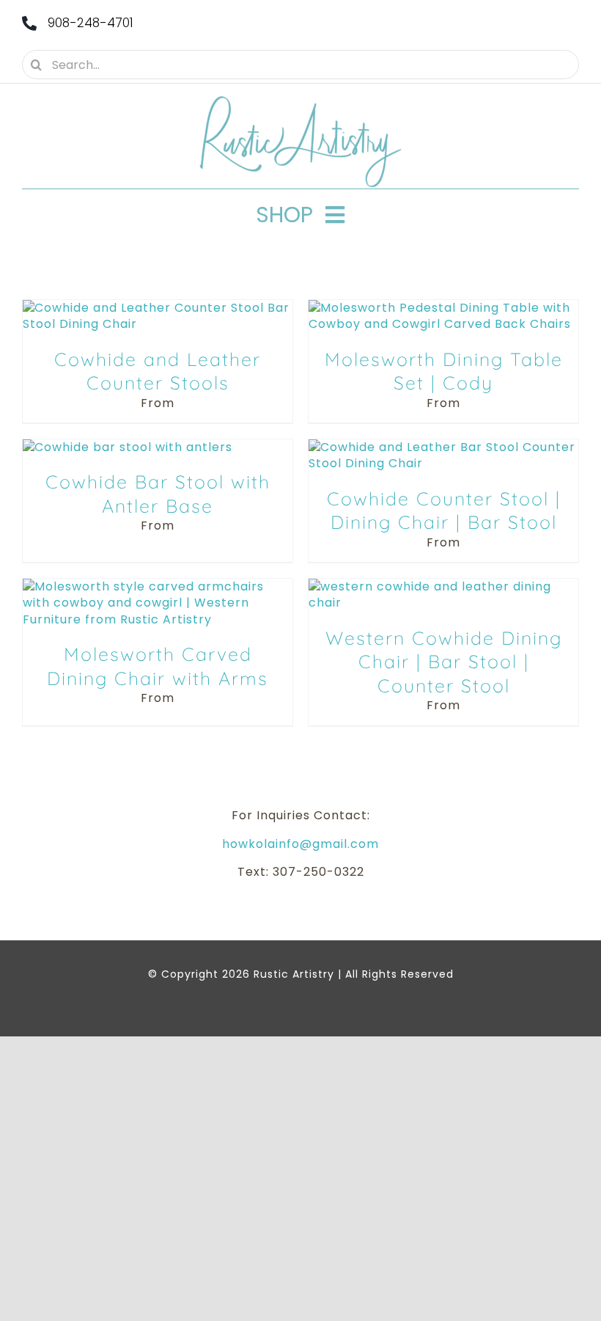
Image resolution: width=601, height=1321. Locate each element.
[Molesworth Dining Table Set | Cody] (443, 307)
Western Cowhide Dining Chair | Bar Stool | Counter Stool (443, 661)
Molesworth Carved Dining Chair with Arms (157, 666)
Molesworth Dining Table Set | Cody (444, 371)
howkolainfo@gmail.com (300, 843)
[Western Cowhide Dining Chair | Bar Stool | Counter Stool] (443, 586)
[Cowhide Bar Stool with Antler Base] (127, 447)
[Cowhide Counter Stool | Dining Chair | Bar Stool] (443, 447)
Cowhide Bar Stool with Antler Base (157, 493)
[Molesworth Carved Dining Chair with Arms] (157, 586)
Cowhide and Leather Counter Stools (157, 371)
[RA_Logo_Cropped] (300, 100)
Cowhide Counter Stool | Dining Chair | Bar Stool (444, 510)
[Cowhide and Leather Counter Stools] (157, 307)
